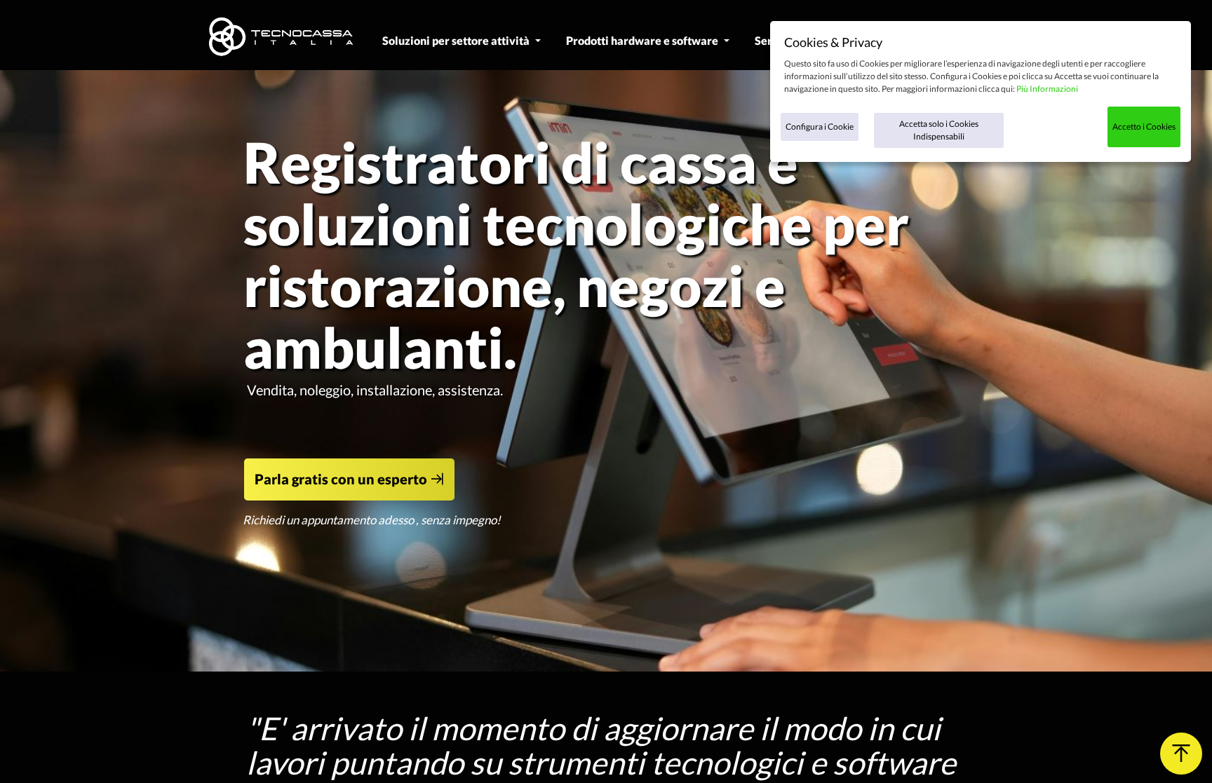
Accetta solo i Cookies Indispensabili (938, 130)
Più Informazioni (1047, 88)
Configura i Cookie (820, 126)
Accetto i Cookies (1144, 126)
